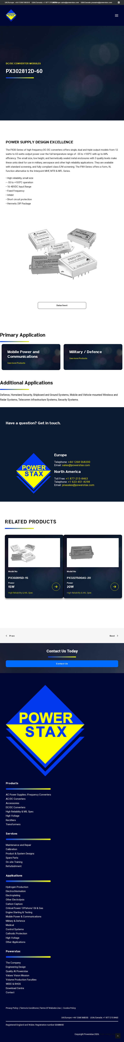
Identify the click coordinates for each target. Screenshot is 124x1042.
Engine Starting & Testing (19, 912)
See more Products (16, 363)
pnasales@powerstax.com (101, 2)
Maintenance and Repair (18, 845)
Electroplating (13, 895)
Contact (10, 992)
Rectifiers (11, 820)
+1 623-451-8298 (79, 481)
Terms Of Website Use (50, 1008)
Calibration (11, 849)
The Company (13, 962)
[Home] (45, 730)
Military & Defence (15, 920)
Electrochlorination (16, 891)
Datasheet (62, 305)
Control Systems (15, 929)
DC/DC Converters (15, 807)
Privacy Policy (12, 1008)
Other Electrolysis (15, 899)
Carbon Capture (14, 904)
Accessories (12, 803)
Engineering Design (16, 966)
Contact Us (62, 664)
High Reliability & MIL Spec (20, 811)
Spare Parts (12, 857)
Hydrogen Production (17, 887)
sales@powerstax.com (70, 2)
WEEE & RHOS (13, 983)
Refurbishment (13, 866)
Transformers (13, 824)
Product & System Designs (20, 853)
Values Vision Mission (17, 975)
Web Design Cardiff (109, 1034)
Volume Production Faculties (21, 979)
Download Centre (15, 988)
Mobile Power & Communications (23, 916)
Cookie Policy (69, 1008)
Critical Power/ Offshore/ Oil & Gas (24, 908)
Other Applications (15, 942)
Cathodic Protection (16, 933)
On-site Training (14, 862)
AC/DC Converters (16, 798)
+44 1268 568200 (79, 462)
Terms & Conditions (29, 1008)
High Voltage (12, 815)
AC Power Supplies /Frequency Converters (28, 794)
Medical (10, 925)
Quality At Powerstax (17, 971)
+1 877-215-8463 (77, 478)
